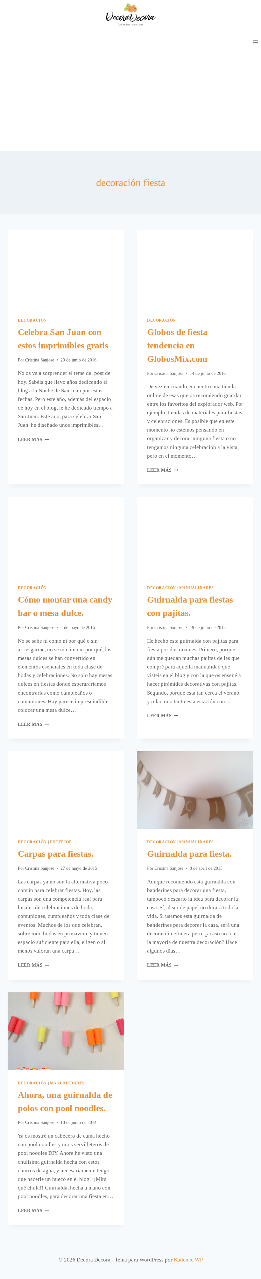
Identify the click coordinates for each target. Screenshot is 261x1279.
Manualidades (196, 588)
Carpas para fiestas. (56, 854)
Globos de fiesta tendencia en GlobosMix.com (177, 345)
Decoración (32, 320)
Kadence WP (188, 1260)
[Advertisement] (130, 102)
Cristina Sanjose (39, 360)
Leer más (33, 439)
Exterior (61, 842)
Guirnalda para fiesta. (189, 854)
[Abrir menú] (255, 42)
